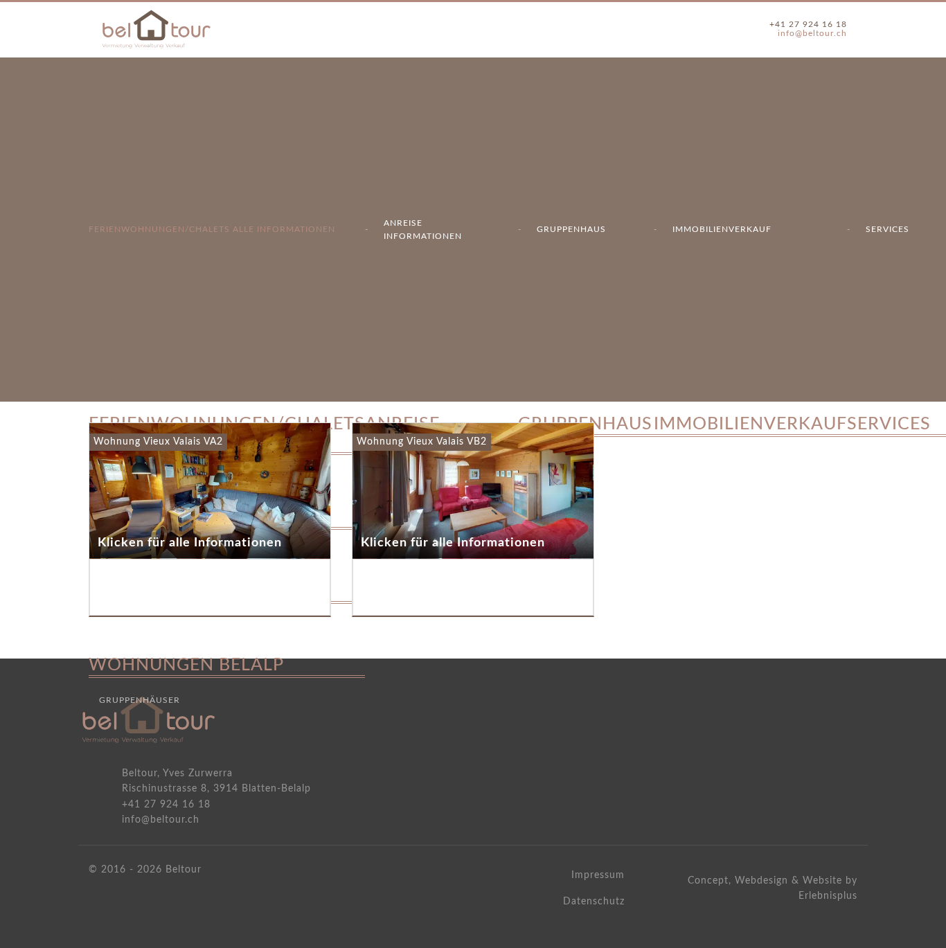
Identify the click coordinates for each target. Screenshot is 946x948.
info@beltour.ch (812, 33)
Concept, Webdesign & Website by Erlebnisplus (772, 888)
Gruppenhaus (571, 229)
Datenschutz (594, 901)
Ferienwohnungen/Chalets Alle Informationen (212, 229)
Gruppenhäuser (139, 700)
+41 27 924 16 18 (808, 24)
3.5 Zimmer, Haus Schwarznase (754, 459)
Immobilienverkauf (721, 229)
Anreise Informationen (423, 229)
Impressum (598, 875)
